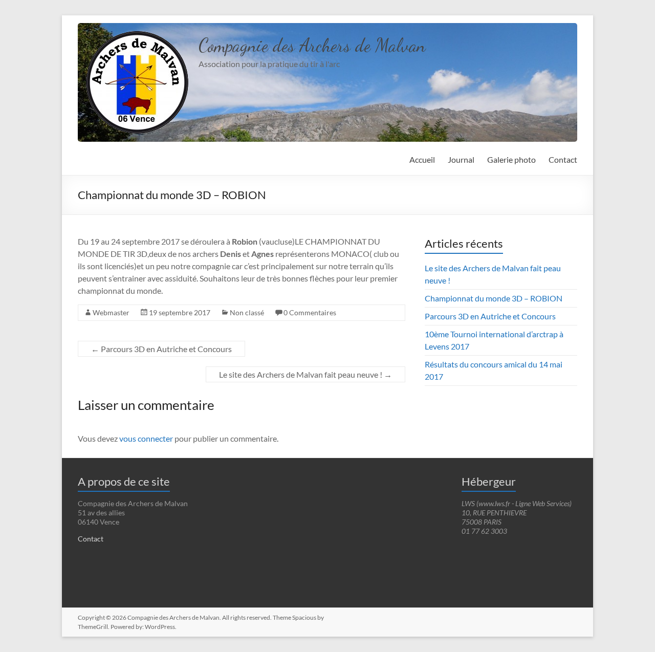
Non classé (247, 312)
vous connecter (146, 438)
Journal (461, 159)
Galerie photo (511, 159)
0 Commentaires (309, 312)
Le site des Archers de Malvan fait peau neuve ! (305, 374)
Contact (563, 159)
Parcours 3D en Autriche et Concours (161, 349)
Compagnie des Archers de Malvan (312, 45)
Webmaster (111, 312)
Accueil (422, 159)
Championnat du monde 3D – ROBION (493, 298)
